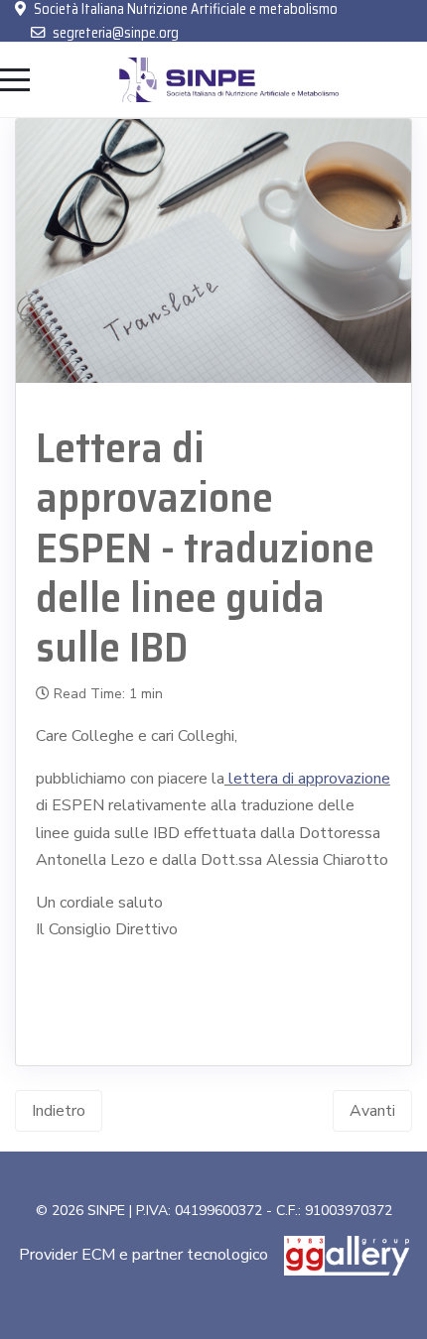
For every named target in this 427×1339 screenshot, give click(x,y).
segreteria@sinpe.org (116, 33)
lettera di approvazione (307, 779)
